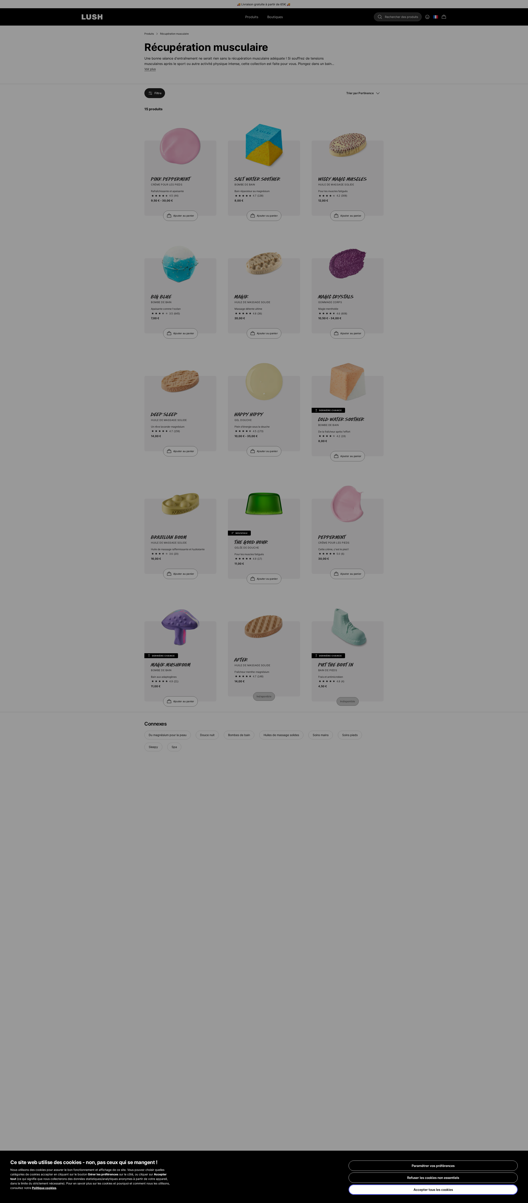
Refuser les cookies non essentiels (433, 1178)
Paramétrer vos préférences (433, 1166)
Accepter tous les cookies (433, 1190)
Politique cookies (44, 1188)
